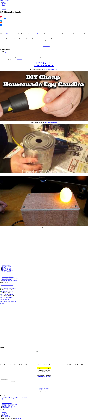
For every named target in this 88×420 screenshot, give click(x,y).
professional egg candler (7, 279)
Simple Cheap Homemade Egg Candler (9, 280)
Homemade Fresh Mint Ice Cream (8, 402)
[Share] (44, 25)
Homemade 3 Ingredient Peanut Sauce (9, 399)
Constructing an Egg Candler (7, 270)
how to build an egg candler (7, 275)
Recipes (3, 4)
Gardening (4, 3)
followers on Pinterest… (44, 392)
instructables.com (46, 46)
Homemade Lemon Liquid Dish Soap (9, 398)
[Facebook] (44, 19)
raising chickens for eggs (8, 33)
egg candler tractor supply (7, 274)
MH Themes (18, 418)
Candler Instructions (44, 65)
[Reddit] (44, 23)
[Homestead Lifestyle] (4, 0)
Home (3, 2)
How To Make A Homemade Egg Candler (10, 278)
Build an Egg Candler (6, 266)
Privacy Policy (5, 414)
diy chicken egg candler (16, 34)
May (7, 14)
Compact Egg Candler (6, 269)
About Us (4, 412)
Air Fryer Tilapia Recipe (7, 407)
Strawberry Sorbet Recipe (7, 403)
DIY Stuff (4, 5)
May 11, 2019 (3, 14)
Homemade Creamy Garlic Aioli (8, 406)
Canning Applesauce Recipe (7, 405)
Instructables (19, 59)
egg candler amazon (6, 273)
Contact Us (4, 413)
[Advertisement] (44, 29)
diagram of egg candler (6, 271)
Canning (4, 7)
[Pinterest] (44, 17)
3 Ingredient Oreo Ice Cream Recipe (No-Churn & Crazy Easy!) (14, 397)
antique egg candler (6, 265)
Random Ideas (5, 6)
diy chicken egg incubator (39, 33)
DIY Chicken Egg (44, 63)
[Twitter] (44, 21)
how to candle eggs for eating (8, 277)
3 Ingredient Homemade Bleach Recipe (9, 404)
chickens (4, 267)
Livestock (4, 9)
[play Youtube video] (44, 96)
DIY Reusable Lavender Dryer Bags (9, 400)
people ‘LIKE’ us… (44, 389)
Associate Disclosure (6, 416)
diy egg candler (5, 272)
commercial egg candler (6, 268)
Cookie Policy (5, 415)
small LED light (5, 52)
